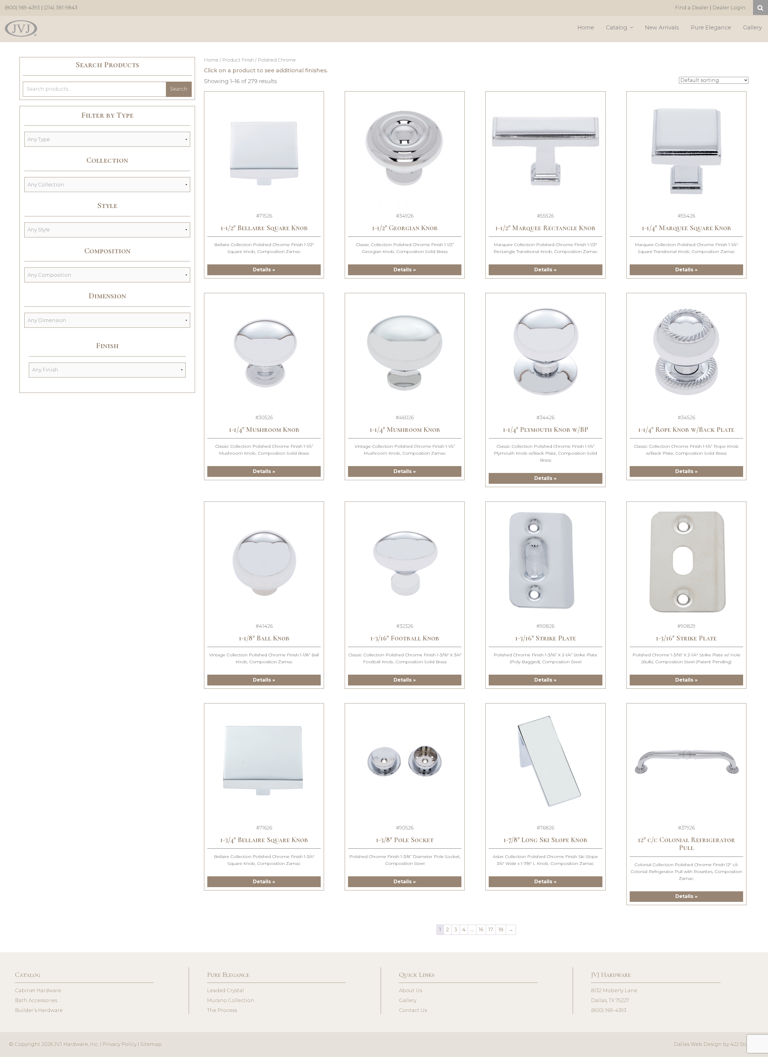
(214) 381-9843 (60, 8)
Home (586, 27)
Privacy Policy (119, 1044)
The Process (222, 1010)
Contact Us (413, 1010)
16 (481, 929)
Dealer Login (729, 8)
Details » (264, 270)
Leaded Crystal (225, 990)
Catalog (617, 27)
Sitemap (151, 1044)
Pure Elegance (711, 27)
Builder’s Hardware (39, 1010)
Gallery (752, 27)
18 (500, 929)
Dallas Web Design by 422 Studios (716, 1044)
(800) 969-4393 (22, 8)
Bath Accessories (36, 1000)
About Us (410, 990)
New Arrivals (662, 27)
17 (490, 929)
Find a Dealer (692, 8)
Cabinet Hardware (38, 990)
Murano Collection (230, 1000)
